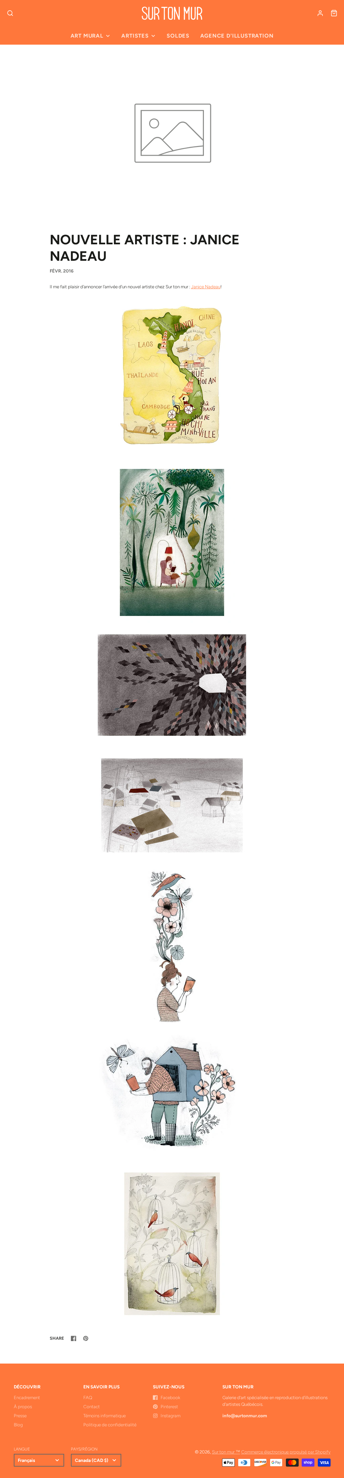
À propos (23, 1406)
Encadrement (27, 1397)
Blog (18, 1424)
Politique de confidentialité (109, 1424)
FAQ (87, 1397)
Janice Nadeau (205, 286)
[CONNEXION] (320, 13)
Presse (20, 1415)
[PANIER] (334, 13)
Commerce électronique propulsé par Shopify (286, 1452)
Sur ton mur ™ (226, 1452)
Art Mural (87, 36)
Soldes (178, 36)
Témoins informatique (104, 1415)
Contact (91, 1406)
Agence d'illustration (236, 36)
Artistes (134, 36)
